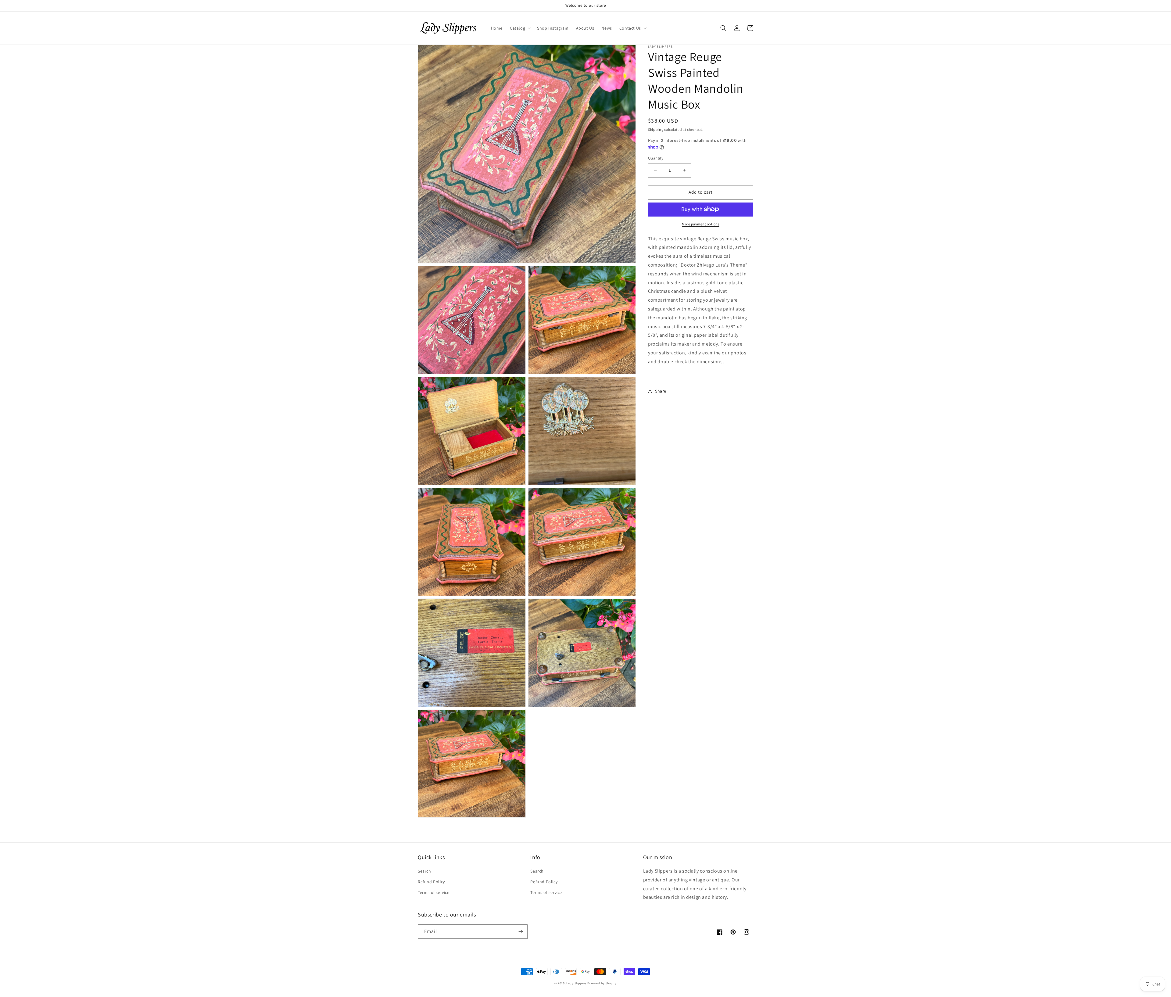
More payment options (700, 223)
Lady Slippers (576, 983)
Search (424, 871)
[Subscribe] (520, 931)
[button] (519, 28)
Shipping (656, 129)
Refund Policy (431, 881)
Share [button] (660, 391)
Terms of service (433, 892)
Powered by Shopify (602, 983)
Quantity (655, 158)
